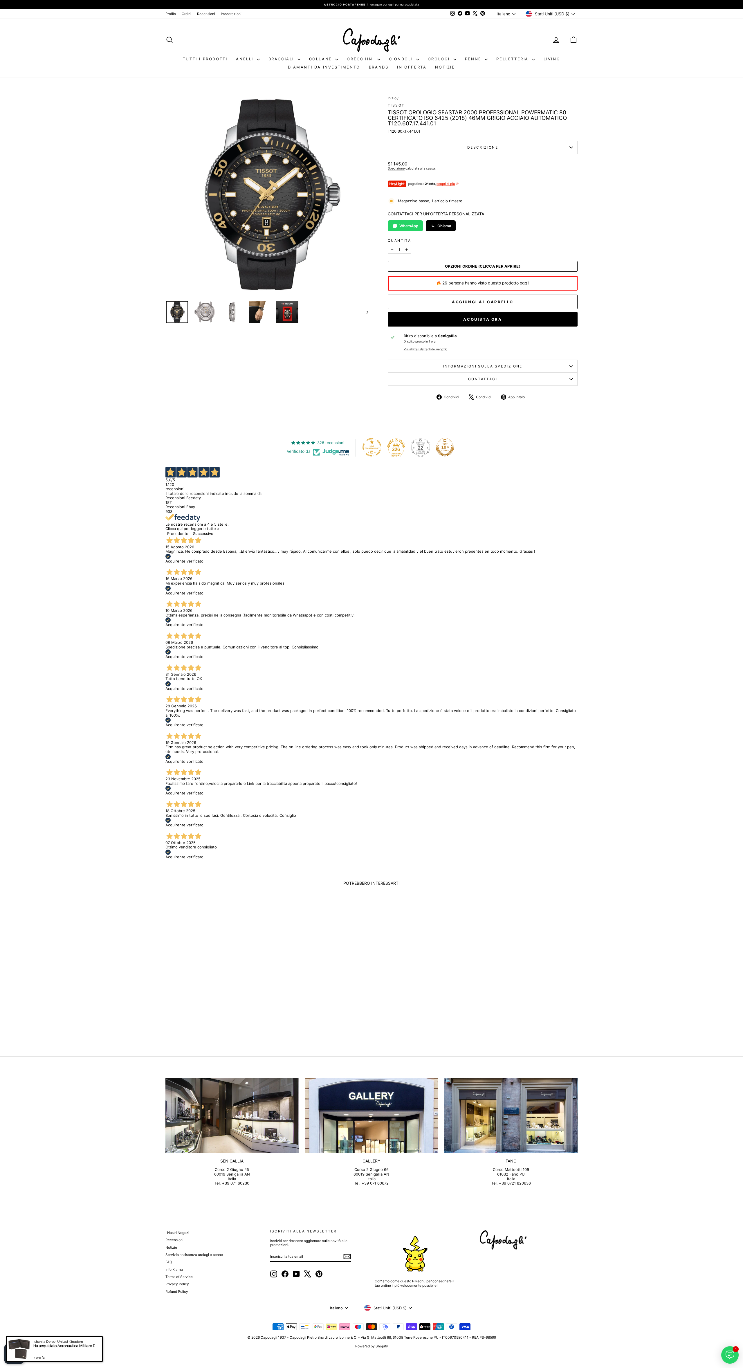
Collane (321, 59)
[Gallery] (371, 1115)
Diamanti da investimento (324, 67)
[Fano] (511, 1115)
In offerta (411, 67)
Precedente (177, 533)
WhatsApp (408, 226)
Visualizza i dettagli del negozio (425, 349)
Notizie (445, 67)
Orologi (440, 59)
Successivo (203, 533)
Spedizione (396, 168)
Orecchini (361, 59)
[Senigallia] (232, 1115)
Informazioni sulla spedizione (482, 366)
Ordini (186, 14)
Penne (474, 59)
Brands (379, 67)
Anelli (245, 59)
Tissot (396, 105)
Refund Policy (176, 1291)
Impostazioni (231, 14)
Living (552, 59)
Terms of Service (179, 1277)
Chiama (444, 226)
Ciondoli (401, 59)
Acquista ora (482, 319)
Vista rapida (214, 992)
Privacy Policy (177, 1284)
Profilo (170, 14)
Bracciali (282, 59)
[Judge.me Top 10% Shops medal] (445, 447)
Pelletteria (513, 59)
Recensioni (206, 14)
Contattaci (482, 379)
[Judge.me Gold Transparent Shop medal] (372, 447)
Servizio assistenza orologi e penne (194, 1254)
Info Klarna (174, 1269)
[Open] (14, 1354)
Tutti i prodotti (205, 59)
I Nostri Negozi (177, 1232)
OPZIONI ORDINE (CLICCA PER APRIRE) (482, 266)
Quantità (399, 241)
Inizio (392, 98)
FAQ (168, 1262)
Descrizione (482, 147)
